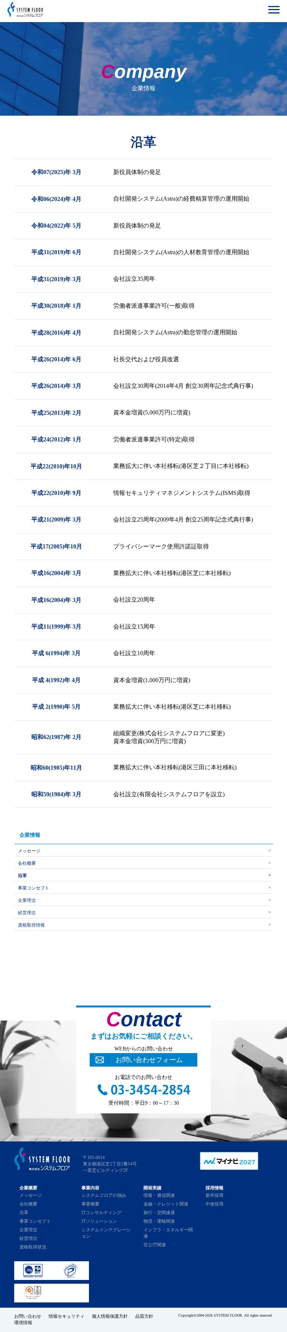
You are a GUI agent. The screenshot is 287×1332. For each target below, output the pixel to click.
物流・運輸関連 (159, 1221)
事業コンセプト (33, 888)
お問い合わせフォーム (149, 1060)
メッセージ (29, 851)
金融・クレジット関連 (166, 1204)
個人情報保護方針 (110, 1316)
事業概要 (90, 1204)
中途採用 (214, 1204)
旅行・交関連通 (159, 1212)
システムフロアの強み (103, 1195)
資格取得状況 (32, 1247)
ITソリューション (99, 1221)
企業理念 (27, 900)
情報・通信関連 (159, 1195)
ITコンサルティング (101, 1212)
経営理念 (27, 912)
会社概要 (27, 863)
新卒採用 (214, 1195)
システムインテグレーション (106, 1233)
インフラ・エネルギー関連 (168, 1233)
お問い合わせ (27, 1316)
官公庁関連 (155, 1244)
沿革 (22, 875)
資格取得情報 (31, 925)
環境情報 (23, 1322)
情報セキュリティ (66, 1316)
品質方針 (144, 1316)
